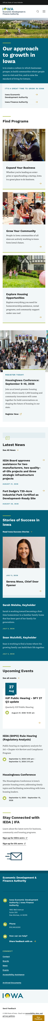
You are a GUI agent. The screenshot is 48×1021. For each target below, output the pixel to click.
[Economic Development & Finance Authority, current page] (8, 9)
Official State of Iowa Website (13, 2)
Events (6, 970)
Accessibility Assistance (13, 975)
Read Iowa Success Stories (16, 532)
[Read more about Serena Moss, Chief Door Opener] (40, 591)
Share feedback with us (20, 941)
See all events (9, 678)
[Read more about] (39, 722)
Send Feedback (9, 1008)
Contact (6, 957)
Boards (6, 961)
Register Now (12, 414)
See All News (9, 450)
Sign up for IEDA (14, 837)
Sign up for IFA (13, 843)
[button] (38, 1018)
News (5, 966)
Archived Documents (12, 983)
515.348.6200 (14, 927)
